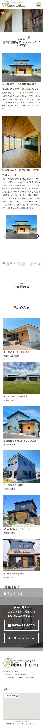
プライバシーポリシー (21, 721)
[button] (38, 4)
